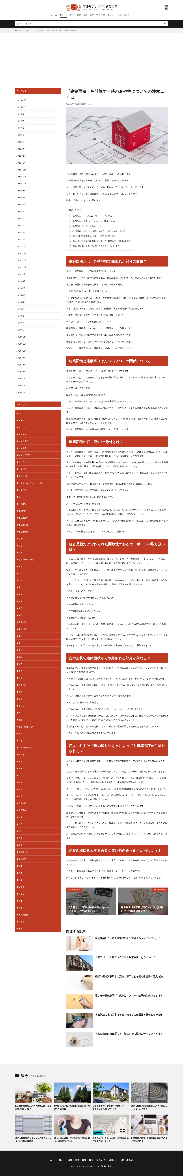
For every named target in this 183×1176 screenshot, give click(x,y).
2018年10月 (21, 351)
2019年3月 (21, 316)
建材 (20, 657)
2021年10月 (21, 100)
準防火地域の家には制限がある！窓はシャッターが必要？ (149, 1107)
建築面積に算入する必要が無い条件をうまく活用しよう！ (95, 246)
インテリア (23, 441)
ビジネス (22, 469)
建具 (20, 650)
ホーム (54, 15)
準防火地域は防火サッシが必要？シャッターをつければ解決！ (33, 1139)
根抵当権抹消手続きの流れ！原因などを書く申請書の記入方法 (129, 976)
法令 (90, 104)
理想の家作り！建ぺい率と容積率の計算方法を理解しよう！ (111, 1139)
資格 (20, 866)
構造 (20, 720)
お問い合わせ (123, 15)
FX (20, 413)
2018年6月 (21, 379)
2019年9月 (21, 274)
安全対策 (22, 622)
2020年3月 (21, 232)
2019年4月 (21, 309)
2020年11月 (21, 177)
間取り (21, 894)
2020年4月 (21, 225)
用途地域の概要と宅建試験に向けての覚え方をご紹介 (149, 1139)
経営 (92, 15)
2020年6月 (21, 211)
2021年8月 (21, 114)
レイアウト (23, 490)
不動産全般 (23, 518)
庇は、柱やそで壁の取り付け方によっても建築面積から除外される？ (100, 241)
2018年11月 (21, 344)
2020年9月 (21, 191)
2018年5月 (21, 386)
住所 (20, 552)
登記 (20, 768)
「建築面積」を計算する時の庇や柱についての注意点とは (56, 30)
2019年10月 (21, 267)
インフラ (22, 448)
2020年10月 (21, 184)
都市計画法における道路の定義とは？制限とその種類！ (72, 1107)
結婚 (20, 817)
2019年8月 (21, 281)
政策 (20, 699)
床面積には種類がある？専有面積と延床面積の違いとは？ (33, 1107)
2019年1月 (21, 330)
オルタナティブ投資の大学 (99, 1166)
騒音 (20, 928)
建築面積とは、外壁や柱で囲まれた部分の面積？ (92, 216)
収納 (20, 573)
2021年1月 (21, 163)
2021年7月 (21, 121)
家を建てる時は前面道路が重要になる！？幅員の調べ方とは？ (109, 1107)
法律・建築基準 (25, 747)
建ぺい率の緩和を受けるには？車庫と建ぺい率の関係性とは (72, 1139)
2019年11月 (21, 260)
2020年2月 (21, 239)
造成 (20, 880)
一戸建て (22, 504)
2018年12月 (21, 337)
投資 (79, 15)
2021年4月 (21, 142)
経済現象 (22, 810)
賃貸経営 (22, 859)
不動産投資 (23, 525)
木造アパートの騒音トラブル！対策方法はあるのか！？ (125, 957)
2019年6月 (21, 295)
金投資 (21, 887)
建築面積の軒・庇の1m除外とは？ (85, 226)
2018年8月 (21, 365)
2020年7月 (21, 204)
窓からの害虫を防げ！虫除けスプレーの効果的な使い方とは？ (129, 995)
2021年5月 (21, 135)
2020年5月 (21, 218)
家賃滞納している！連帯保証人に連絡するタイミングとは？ (127, 938)
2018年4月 (21, 392)
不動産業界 (23, 531)
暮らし (62, 15)
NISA (21, 420)
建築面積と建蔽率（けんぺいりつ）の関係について (93, 221)
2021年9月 (21, 107)
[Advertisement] (91, 60)
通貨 (20, 873)
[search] (165, 23)
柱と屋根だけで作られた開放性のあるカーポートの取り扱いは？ (98, 231)
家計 (20, 636)
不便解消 (22, 511)
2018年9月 (21, 358)
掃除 (20, 692)
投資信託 (22, 685)
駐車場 (21, 921)
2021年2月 (21, 156)
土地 (20, 587)
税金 (20, 782)
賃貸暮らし (23, 852)
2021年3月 (21, 149)
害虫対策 (22, 629)
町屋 (20, 761)
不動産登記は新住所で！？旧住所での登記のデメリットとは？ (129, 1033)
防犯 (20, 901)
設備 (20, 824)
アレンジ (22, 434)
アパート (22, 427)
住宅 (71, 15)
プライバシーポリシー (105, 15)
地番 (20, 594)
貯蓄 (20, 838)
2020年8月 (21, 197)
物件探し (22, 754)
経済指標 (22, 803)
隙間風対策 (23, 915)
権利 (20, 733)
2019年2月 (21, 323)
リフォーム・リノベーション (31, 483)
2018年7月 (21, 372)
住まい (21, 538)
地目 (20, 601)
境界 (20, 608)
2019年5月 (21, 302)
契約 (20, 615)
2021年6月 (21, 128)
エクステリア (24, 455)
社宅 (20, 775)
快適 (20, 671)
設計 (20, 831)
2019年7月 (21, 288)
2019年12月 (21, 253)
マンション (23, 476)
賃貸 (20, 845)
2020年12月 (21, 170)
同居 (20, 580)
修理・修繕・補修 (26, 559)
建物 (20, 664)
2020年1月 (21, 246)
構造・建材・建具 (26, 726)
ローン (21, 497)
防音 (20, 908)
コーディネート (25, 462)
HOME (19, 30)
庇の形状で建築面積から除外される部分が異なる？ (93, 236)
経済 (85, 15)
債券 (20, 566)
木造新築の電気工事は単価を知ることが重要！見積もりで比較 (129, 1014)
